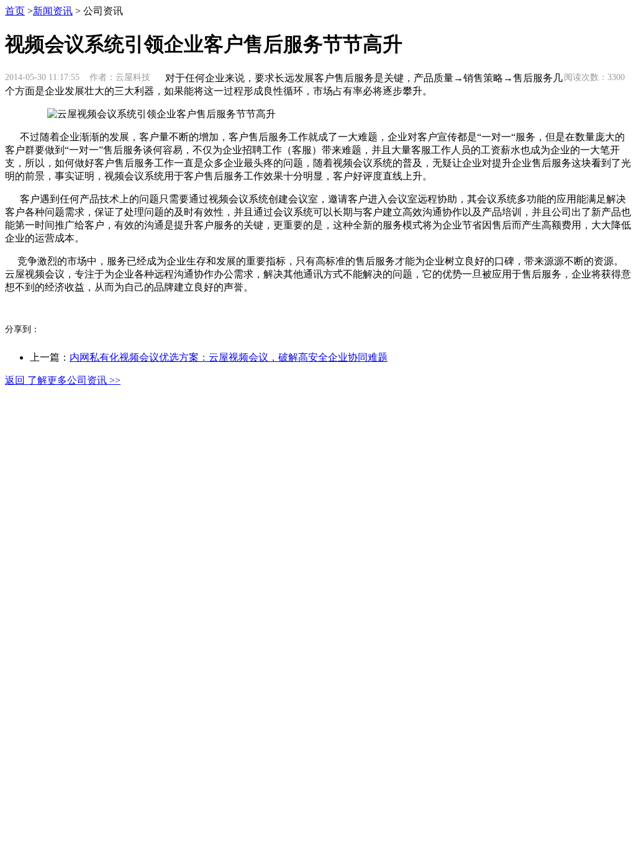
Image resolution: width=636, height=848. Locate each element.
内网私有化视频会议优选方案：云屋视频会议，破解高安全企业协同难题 (229, 357)
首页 (15, 11)
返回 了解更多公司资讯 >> (62, 380)
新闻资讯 (53, 11)
